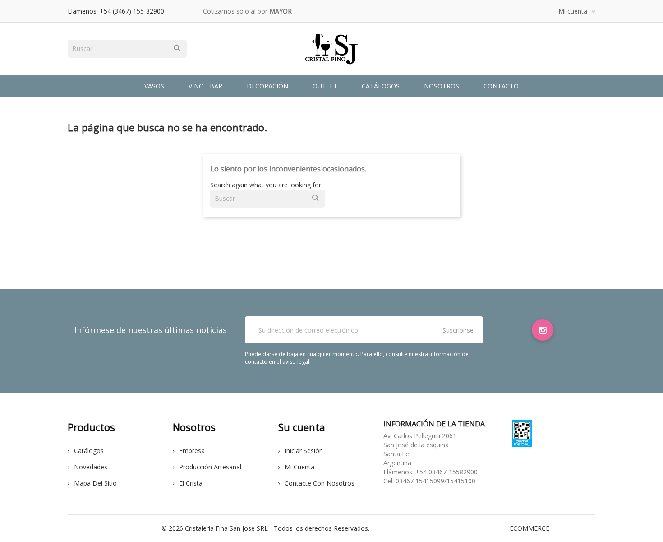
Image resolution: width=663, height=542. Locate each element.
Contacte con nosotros (320, 483)
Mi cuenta (299, 467)
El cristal (191, 483)
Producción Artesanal (210, 467)
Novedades (90, 467)
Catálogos (381, 86)
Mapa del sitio (95, 483)
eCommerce (529, 528)
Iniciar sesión (304, 450)
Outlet (325, 86)
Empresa (192, 450)
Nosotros (441, 86)
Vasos (154, 86)
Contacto (501, 86)
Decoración (267, 86)
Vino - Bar (205, 86)
